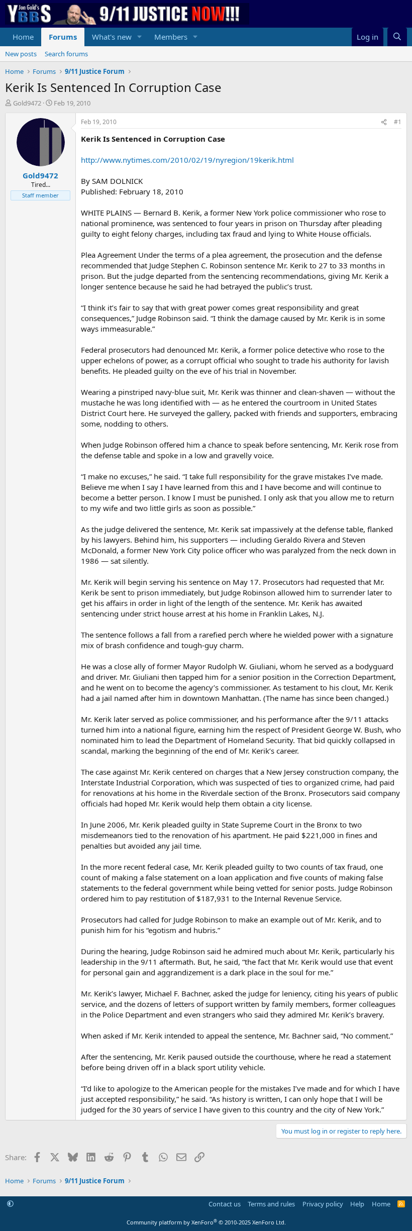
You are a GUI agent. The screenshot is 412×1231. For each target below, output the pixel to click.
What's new (112, 37)
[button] (140, 37)
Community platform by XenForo (206, 1222)
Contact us (225, 1203)
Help (357, 1203)
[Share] (383, 122)
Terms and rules (271, 1203)
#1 (397, 122)
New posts (21, 53)
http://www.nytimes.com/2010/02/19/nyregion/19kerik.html (187, 160)
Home (23, 37)
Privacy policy (322, 1203)
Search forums (66, 53)
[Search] (397, 37)
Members (170, 37)
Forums (63, 37)
